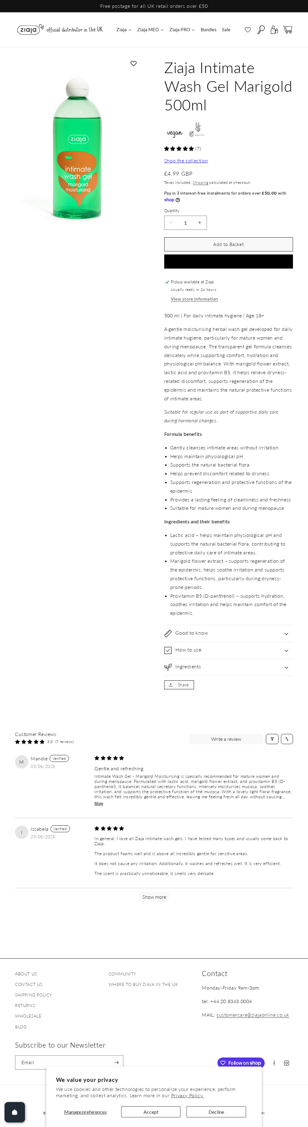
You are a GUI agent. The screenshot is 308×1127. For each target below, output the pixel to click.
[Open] (15, 1112)
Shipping (200, 182)
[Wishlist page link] (248, 30)
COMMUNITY (122, 973)
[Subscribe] (116, 1062)
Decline (216, 1112)
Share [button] (183, 684)
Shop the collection (186, 160)
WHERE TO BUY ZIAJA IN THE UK (143, 984)
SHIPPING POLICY (33, 994)
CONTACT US (28, 984)
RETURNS (25, 1005)
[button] (261, 29)
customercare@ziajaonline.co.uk (253, 1015)
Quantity (172, 210)
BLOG (20, 1026)
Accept (151, 1112)
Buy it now (229, 261)
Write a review (226, 739)
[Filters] (272, 739)
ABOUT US (26, 973)
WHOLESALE (28, 1015)
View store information (194, 298)
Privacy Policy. (187, 1095)
